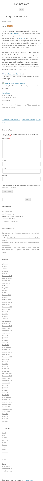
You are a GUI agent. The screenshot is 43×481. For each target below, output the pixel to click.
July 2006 (5, 385)
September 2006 (7, 380)
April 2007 (5, 366)
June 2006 (5, 388)
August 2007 (6, 359)
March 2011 (5, 271)
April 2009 (5, 319)
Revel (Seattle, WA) (8, 214)
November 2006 (7, 376)
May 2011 (5, 266)
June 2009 (5, 314)
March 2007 (5, 369)
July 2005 (5, 414)
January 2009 (6, 323)
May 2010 (5, 288)
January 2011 (6, 273)
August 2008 (6, 333)
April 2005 (5, 421)
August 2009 (6, 309)
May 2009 (5, 316)
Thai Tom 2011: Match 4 (9, 219)
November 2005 (7, 404)
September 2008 (7, 330)
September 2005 (7, 409)
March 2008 (5, 345)
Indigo (4, 442)
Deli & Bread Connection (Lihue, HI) (12, 216)
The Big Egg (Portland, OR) (10, 221)
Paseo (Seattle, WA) (33, 247)
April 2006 (5, 392)
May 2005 (5, 419)
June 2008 (5, 338)
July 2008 (5, 335)
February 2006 (6, 397)
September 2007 (7, 357)
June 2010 (5, 285)
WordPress (29, 480)
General (4, 438)
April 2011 (5, 269)
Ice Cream (5, 440)
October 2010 (6, 281)
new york (34, 105)
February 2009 (6, 321)
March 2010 (5, 292)
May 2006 (5, 390)
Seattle (4, 445)
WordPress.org (7, 471)
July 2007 (5, 361)
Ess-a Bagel (15, 33)
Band (4, 433)
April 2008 (5, 342)
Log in (4, 464)
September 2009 (7, 307)
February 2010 (6, 295)
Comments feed (7, 468)
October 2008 (6, 328)
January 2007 (6, 371)
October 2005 (6, 407)
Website (5, 176)
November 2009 (7, 302)
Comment (6, 138)
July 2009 (5, 311)
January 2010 (6, 297)
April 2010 (5, 290)
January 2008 (6, 350)
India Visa (22, 38)
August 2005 (6, 411)
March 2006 (5, 395)
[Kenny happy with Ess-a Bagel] (12, 74)
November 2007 (7, 352)
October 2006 (6, 378)
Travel (4, 447)
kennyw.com (21, 3)
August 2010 (6, 283)
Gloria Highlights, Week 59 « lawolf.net (13, 247)
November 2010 (7, 278)
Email (4, 168)
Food (19, 105)
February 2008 (6, 347)
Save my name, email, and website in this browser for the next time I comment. (21, 186)
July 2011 (5, 264)
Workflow (5, 452)
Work (4, 449)
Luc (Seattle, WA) (7, 211)
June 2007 (5, 364)
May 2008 (5, 340)
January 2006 (6, 399)
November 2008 (7, 326)
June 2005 (5, 416)
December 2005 (7, 402)
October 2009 (6, 304)
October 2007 (6, 354)
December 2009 (7, 300)
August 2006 (6, 383)
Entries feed (6, 466)
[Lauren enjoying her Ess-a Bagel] (13, 83)
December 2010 (7, 276)
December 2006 (7, 373)
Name (5, 160)
